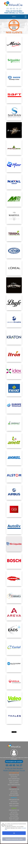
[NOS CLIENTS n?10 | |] (14, 95)
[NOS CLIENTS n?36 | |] (14, 526)
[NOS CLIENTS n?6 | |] (14, 716)
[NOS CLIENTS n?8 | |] (14, 61)
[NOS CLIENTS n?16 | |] (14, 199)
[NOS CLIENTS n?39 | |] (14, 457)
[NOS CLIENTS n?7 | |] (14, 233)
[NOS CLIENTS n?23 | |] (14, 320)
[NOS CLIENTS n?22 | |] (14, 302)
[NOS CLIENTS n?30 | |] (14, 647)
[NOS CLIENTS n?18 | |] (14, 44)
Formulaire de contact (14, 761)
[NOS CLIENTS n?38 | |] (14, 440)
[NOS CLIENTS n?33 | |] (14, 595)
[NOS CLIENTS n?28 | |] (14, 406)
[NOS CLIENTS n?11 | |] (14, 113)
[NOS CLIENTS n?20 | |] (14, 268)
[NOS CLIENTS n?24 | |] (14, 337)
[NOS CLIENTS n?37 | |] (14, 613)
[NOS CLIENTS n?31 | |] (14, 630)
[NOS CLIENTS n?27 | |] (14, 388)
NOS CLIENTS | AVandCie (14, 5)
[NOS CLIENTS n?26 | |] (14, 371)
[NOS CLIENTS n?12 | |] (14, 130)
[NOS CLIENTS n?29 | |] (14, 664)
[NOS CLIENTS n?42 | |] (14, 492)
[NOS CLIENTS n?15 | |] (14, 182)
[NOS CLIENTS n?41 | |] (14, 544)
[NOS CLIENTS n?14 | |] (14, 164)
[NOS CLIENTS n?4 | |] (14, 682)
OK (14, 833)
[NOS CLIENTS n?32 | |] (14, 423)
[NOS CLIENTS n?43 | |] (14, 509)
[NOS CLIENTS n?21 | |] (14, 285)
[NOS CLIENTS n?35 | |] (14, 561)
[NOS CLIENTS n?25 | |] (14, 354)
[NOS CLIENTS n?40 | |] (14, 475)
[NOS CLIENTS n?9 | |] (14, 78)
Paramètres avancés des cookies (14, 839)
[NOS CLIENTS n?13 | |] (14, 147)
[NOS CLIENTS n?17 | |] (14, 216)
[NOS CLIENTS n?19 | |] (14, 251)
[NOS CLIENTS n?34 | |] (14, 578)
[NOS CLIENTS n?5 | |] (14, 699)
